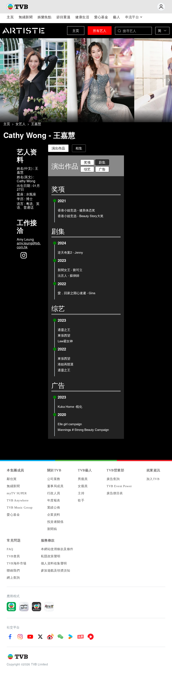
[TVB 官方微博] (50, 636)
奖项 (87, 162)
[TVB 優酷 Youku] (70, 636)
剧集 (102, 162)
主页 (75, 30)
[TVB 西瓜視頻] (90, 636)
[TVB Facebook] (10, 636)
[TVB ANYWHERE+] (36, 606)
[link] (6, 124)
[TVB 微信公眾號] (60, 636)
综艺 (87, 169)
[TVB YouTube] (30, 636)
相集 (79, 148)
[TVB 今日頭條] (80, 636)
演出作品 (58, 148)
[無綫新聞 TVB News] (11, 606)
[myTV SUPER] (24, 606)
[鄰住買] (49, 606)
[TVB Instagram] (20, 636)
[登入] (161, 7)
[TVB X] (40, 636)
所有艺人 (99, 30)
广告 (102, 169)
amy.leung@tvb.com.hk (29, 245)
